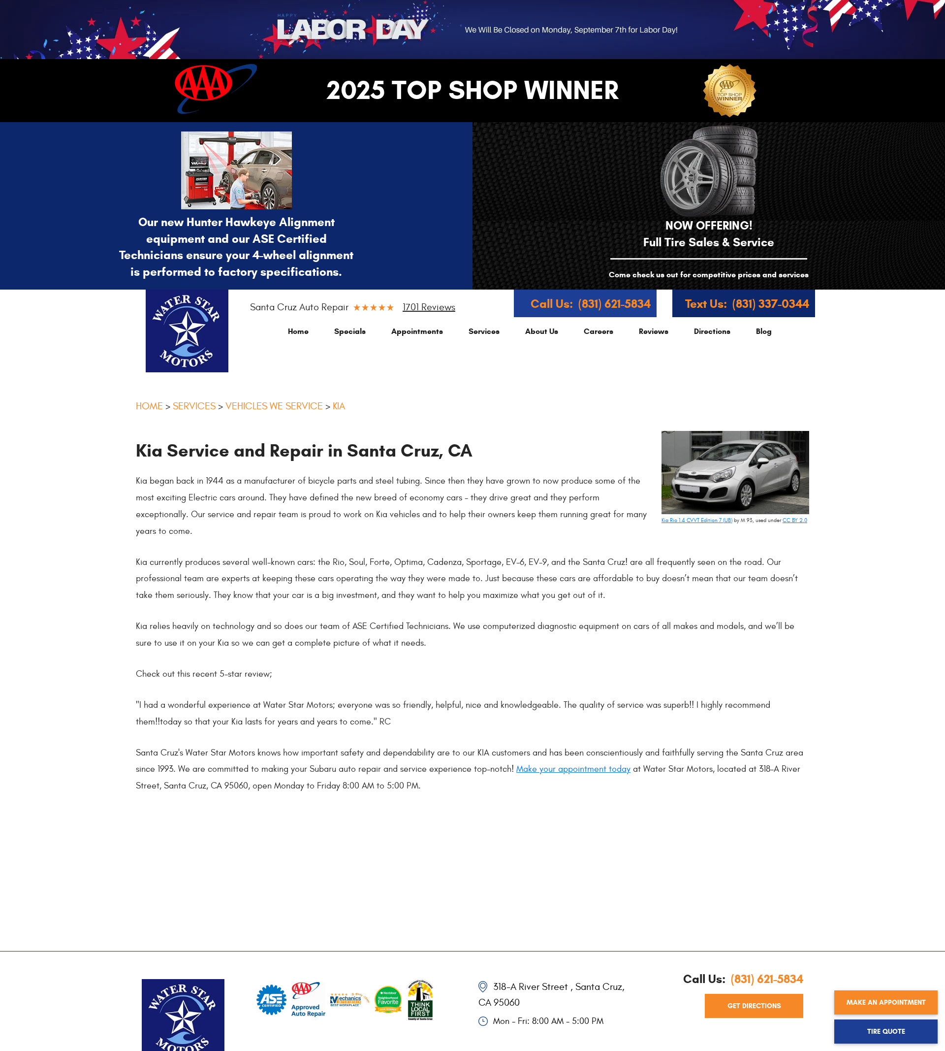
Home (298, 331)
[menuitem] (298, 331)
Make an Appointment (886, 1002)
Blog (764, 331)
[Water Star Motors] (187, 331)
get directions (754, 1006)
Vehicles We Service (274, 406)
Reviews (653, 331)
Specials (350, 331)
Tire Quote (886, 1031)
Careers (598, 331)
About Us (541, 331)
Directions (712, 331)
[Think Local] (420, 997)
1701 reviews (429, 307)
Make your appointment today (573, 769)
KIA (339, 406)
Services (484, 331)
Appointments (417, 331)
